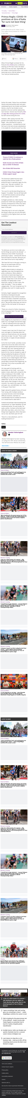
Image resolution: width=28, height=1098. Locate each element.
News (3, 25)
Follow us (16, 58)
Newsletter (24, 58)
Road (3, 427)
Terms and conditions (7, 1063)
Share (5, 58)
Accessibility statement (7, 1076)
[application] (14, 139)
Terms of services (18, 236)
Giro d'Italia (10, 65)
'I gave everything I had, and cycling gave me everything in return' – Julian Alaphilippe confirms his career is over (15, 1012)
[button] (26, 3)
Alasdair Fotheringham (12, 25)
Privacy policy (5, 1070)
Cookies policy (5, 1073)
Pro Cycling (4, 10)
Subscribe (20, 3)
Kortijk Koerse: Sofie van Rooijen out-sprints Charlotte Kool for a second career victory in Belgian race (14, 1032)
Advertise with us (6, 1082)
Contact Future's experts (7, 1066)
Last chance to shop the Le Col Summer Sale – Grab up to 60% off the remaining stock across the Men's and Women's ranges (14, 1041)
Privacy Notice (20, 238)
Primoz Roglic (15, 13)
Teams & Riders (11, 10)
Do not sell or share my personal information (12, 1085)
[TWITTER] (9, 435)
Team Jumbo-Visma (6, 13)
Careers (3, 1079)
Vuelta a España (13, 7)
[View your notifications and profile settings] (16, 3)
